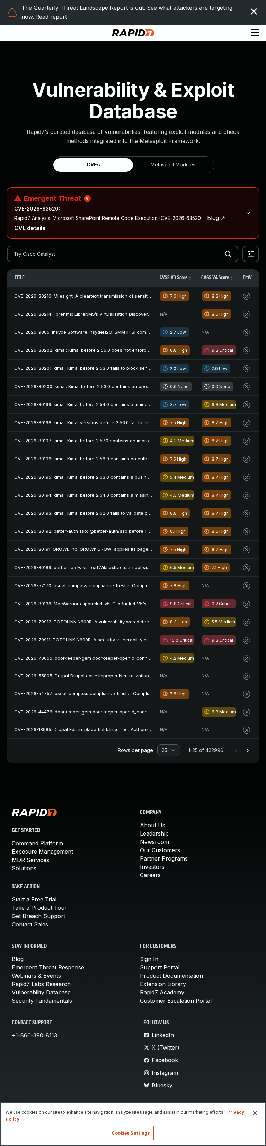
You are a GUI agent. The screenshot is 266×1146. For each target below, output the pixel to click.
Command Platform (37, 843)
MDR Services (30, 859)
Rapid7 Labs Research (41, 984)
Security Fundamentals (42, 1000)
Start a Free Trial (34, 899)
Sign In (149, 959)
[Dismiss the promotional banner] (254, 11)
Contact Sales (30, 924)
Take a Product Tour (39, 907)
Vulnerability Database (41, 992)
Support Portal (159, 967)
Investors (152, 866)
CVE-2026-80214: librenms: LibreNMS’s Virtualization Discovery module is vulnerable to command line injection (134, 314)
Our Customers (160, 850)
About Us (152, 825)
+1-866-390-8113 (34, 1035)
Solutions (24, 868)
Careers (150, 875)
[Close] (255, 1113)
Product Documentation (171, 975)
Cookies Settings (131, 1133)
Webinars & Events (36, 975)
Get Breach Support (38, 916)
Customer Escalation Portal (176, 1000)
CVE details (29, 227)
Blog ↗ (216, 217)
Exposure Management (42, 851)
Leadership (154, 833)
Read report (51, 16)
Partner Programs (164, 858)
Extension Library (163, 984)
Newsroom (154, 841)
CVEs (93, 165)
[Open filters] (250, 254)
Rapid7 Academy (162, 992)
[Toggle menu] (255, 33)
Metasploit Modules (173, 165)
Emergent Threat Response (48, 967)
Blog (18, 959)
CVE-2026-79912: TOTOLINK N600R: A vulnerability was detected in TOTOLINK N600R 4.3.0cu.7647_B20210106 (134, 621)
